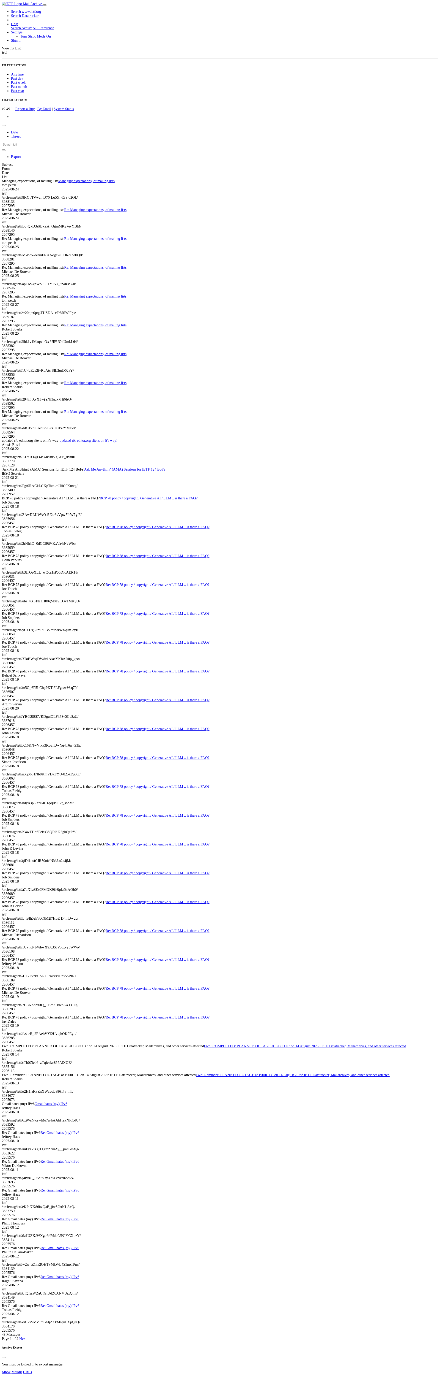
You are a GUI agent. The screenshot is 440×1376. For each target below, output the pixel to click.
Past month (19, 87)
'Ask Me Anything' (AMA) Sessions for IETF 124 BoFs (124, 469)
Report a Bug (25, 109)
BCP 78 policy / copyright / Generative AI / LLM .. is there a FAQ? (149, 498)
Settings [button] (16, 32)
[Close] (4, 1357)
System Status (64, 109)
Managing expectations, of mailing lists (86, 181)
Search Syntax (21, 28)
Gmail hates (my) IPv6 (51, 1104)
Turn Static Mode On (35, 36)
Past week (18, 82)
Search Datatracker (24, 16)
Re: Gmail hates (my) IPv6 (60, 1133)
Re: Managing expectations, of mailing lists (95, 210)
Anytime (17, 74)
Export (16, 157)
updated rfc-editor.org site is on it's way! (88, 440)
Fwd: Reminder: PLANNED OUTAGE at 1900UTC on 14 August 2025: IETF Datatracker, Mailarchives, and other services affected (293, 1075)
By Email (44, 109)
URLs (27, 1372)
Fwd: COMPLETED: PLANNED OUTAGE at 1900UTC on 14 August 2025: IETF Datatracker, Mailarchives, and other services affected (305, 1046)
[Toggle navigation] (45, 5)
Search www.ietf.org (26, 12)
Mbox (6, 1372)
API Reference (43, 28)
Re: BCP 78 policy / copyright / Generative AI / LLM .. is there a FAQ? (157, 527)
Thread (16, 136)
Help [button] (14, 24)
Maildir (16, 1372)
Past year (17, 91)
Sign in (16, 40)
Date (14, 132)
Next (22, 1339)
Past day (17, 78)
